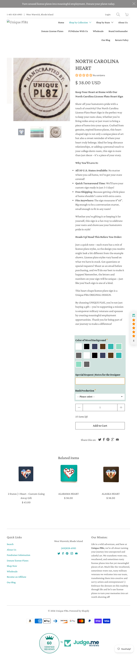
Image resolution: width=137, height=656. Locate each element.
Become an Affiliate (16, 576)
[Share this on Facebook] (104, 439)
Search (10, 544)
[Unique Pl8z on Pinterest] (67, 553)
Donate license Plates (17, 560)
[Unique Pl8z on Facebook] (63, 553)
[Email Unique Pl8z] (76, 553)
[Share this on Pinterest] (108, 439)
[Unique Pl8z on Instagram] (72, 553)
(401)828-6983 (68, 548)
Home (61, 22)
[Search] (118, 14)
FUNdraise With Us (78, 31)
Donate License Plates (52, 31)
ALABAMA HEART (68, 474)
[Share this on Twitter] (100, 439)
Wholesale (98, 31)
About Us (123, 22)
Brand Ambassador (118, 31)
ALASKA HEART (111, 474)
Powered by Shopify (79, 610)
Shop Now (12, 566)
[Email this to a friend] (117, 439)
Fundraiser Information (18, 555)
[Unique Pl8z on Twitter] (59, 553)
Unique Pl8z (62, 610)
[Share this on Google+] (113, 439)
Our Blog (105, 40)
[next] (64, 89)
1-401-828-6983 (14, 14)
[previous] (12, 89)
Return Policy (121, 40)
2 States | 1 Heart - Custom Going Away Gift (26, 474)
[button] (83, 75)
